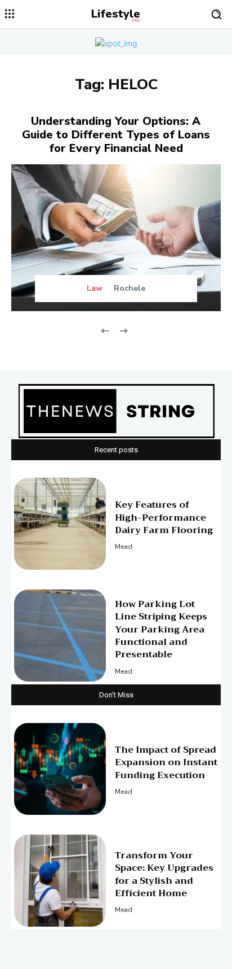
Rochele (129, 288)
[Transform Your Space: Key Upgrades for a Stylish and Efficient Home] (60, 881)
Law (94, 288)
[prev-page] (105, 329)
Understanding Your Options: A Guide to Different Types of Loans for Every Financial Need (116, 135)
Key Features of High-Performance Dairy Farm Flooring (164, 517)
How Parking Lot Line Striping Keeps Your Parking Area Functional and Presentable (161, 629)
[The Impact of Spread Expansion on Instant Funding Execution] (60, 769)
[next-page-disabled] (123, 329)
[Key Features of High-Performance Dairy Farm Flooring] (60, 524)
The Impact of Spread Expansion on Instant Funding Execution (166, 762)
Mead (123, 546)
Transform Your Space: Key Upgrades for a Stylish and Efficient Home (164, 874)
